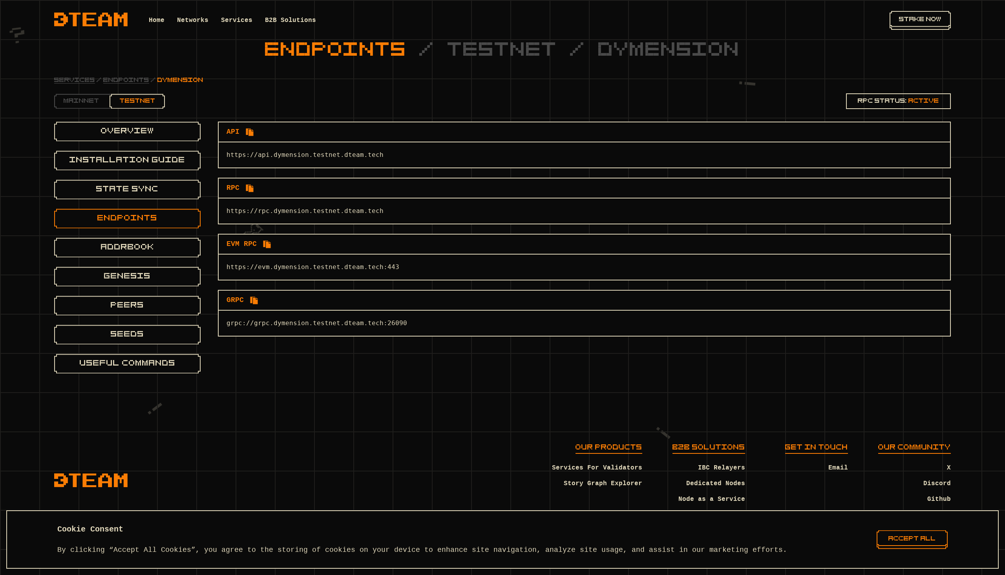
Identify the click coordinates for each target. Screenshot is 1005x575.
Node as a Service (711, 499)
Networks (192, 20)
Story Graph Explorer (603, 483)
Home (156, 20)
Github (939, 499)
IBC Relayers (721, 467)
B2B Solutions (290, 20)
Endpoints (126, 80)
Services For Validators (597, 467)
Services (236, 20)
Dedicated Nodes (715, 483)
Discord (937, 483)
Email (838, 467)
